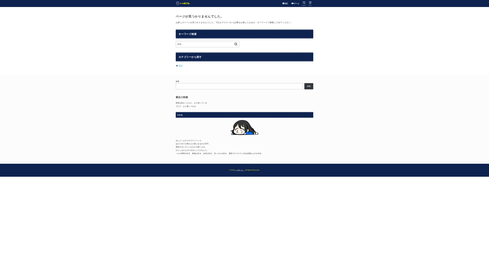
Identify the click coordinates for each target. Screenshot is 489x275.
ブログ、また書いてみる (186, 106)
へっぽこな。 (239, 170)
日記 (181, 66)
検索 (177, 81)
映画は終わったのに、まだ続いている (191, 103)
